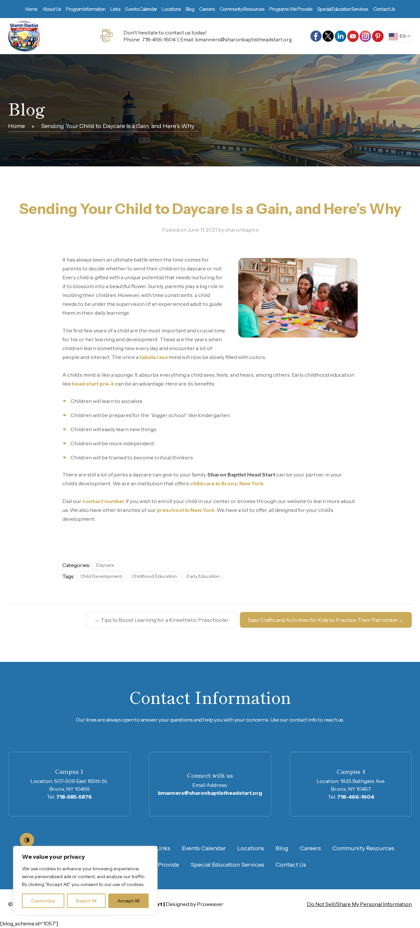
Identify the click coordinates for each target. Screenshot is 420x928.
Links (115, 9)
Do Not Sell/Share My (359, 904)
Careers (207, 9)
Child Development (101, 576)
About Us (51, 9)
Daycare (105, 565)
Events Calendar (141, 9)
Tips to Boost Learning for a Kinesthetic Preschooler (161, 620)
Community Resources (242, 9)
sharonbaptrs (242, 229)
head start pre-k (93, 383)
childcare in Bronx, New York (226, 483)
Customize (43, 901)
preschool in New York (186, 510)
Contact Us (384, 9)
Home (31, 9)
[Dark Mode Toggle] (27, 840)
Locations (171, 9)
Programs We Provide (290, 9)
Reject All (86, 901)
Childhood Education (154, 576)
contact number (103, 501)
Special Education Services (342, 9)
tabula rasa (153, 357)
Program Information (85, 9)
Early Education (203, 576)
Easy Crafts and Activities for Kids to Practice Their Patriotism (326, 620)
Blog (190, 9)
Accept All (128, 901)
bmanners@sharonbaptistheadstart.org (243, 39)
